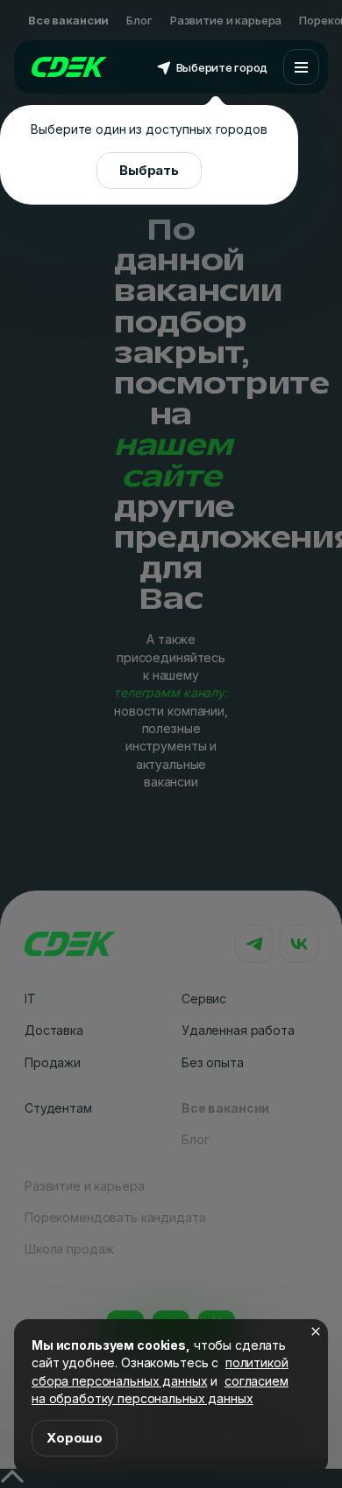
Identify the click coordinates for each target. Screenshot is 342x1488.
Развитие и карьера (225, 20)
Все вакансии (68, 20)
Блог (139, 20)
